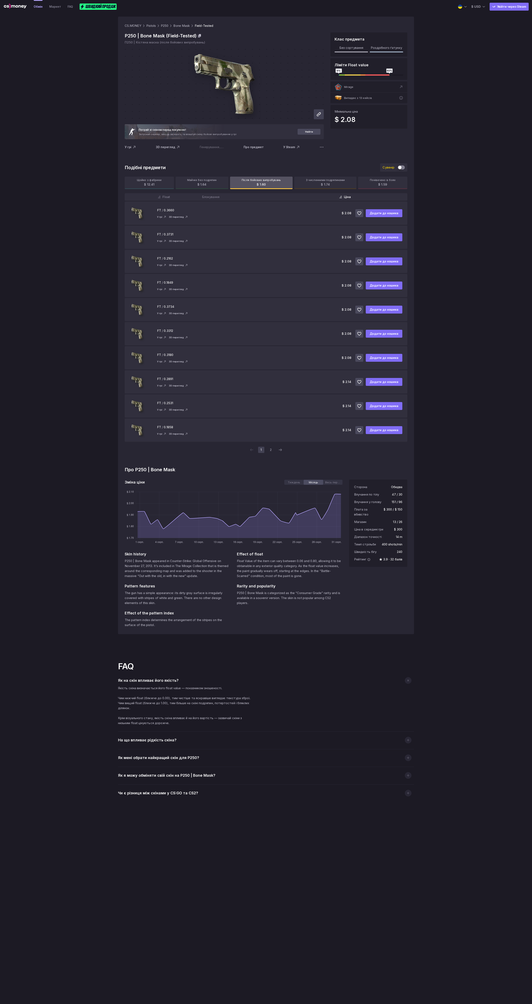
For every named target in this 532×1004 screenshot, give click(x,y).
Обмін (38, 6)
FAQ (70, 6)
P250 (164, 26)
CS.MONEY (133, 26)
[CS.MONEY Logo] (15, 7)
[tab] (294, 482)
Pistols (151, 26)
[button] (368, 86)
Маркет (55, 6)
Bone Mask (181, 26)
